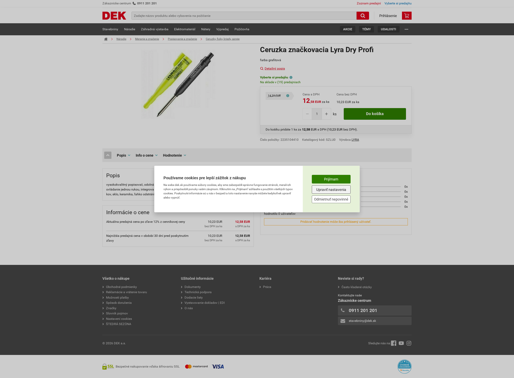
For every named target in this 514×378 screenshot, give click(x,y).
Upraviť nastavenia (331, 189)
